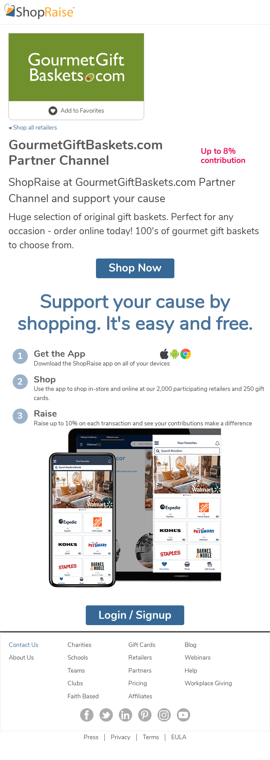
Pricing (137, 683)
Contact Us (23, 645)
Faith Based (83, 696)
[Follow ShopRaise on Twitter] (106, 715)
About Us (21, 658)
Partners (140, 671)
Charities (79, 645)
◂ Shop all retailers (32, 127)
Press (91, 737)
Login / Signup (135, 615)
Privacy (120, 737)
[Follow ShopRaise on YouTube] (183, 715)
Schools (78, 658)
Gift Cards (141, 645)
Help (191, 671)
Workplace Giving (208, 683)
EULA (178, 737)
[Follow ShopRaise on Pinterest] (145, 715)
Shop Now (135, 268)
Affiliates (140, 696)
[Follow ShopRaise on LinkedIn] (125, 715)
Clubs (75, 683)
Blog (191, 645)
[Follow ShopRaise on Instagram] (164, 715)
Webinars (198, 658)
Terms (151, 737)
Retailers (140, 658)
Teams (76, 671)
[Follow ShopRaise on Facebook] (87, 715)
